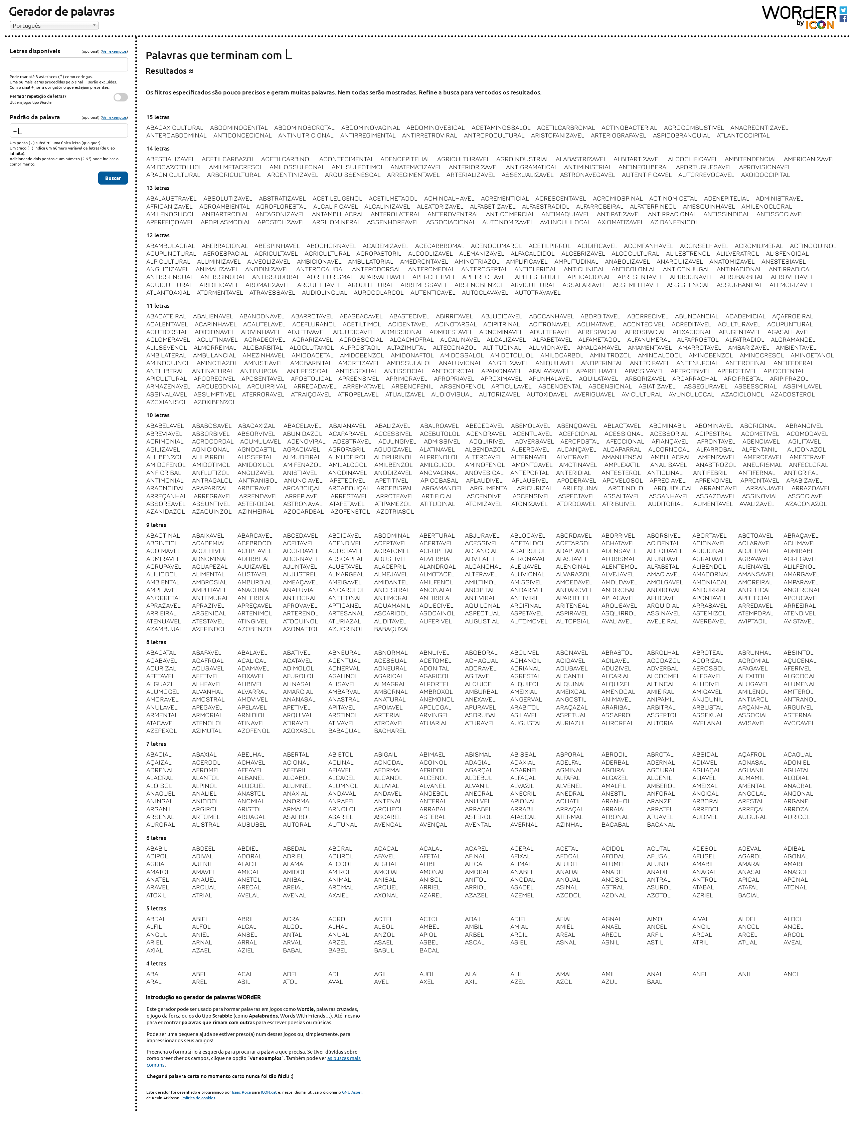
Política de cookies (198, 1097)
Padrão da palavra (35, 116)
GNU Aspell (352, 1092)
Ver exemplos (114, 51)
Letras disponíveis (35, 50)
